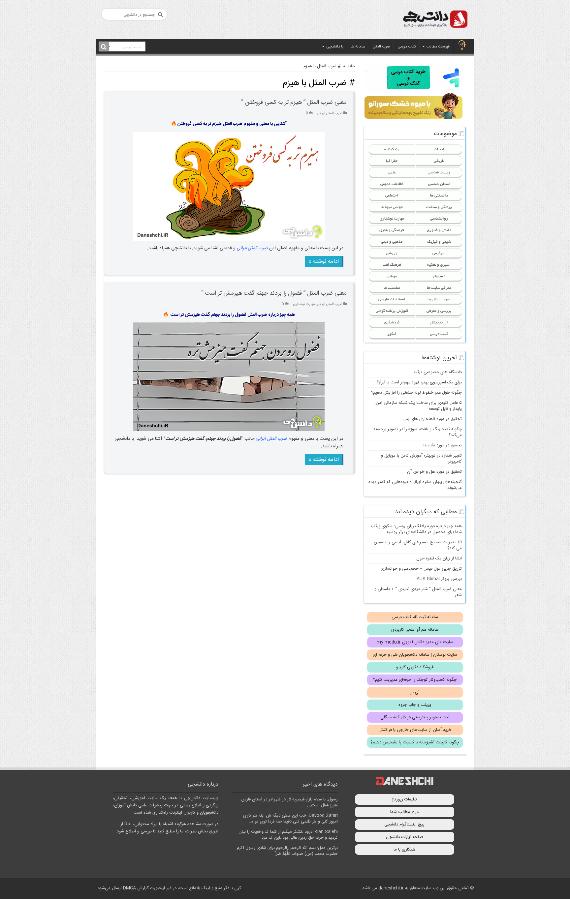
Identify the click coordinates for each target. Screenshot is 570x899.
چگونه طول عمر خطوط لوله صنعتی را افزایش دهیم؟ (416, 392)
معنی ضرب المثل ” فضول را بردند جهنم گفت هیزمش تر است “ (274, 293)
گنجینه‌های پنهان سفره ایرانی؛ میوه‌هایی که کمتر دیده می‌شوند (415, 485)
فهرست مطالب (438, 46)
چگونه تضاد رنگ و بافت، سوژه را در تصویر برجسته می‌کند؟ (417, 432)
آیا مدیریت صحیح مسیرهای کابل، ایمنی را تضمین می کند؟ (418, 545)
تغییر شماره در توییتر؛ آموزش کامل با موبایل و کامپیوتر (421, 458)
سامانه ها (358, 46)
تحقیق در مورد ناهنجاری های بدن (432, 419)
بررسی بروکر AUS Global (439, 579)
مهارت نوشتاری (304, 304)
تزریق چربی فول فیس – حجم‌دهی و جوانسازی (421, 568)
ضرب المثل (381, 46)
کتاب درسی (406, 46)
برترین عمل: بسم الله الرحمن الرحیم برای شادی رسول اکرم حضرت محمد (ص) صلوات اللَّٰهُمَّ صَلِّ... (287, 850)
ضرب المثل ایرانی (329, 113)
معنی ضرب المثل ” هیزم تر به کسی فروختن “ (294, 102)
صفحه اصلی (462, 46)
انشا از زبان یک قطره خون (439, 558)
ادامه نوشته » (323, 261)
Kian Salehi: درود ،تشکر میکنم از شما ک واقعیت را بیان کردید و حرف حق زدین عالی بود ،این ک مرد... (288, 834)
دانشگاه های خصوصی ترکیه (438, 372)
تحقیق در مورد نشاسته (442, 445)
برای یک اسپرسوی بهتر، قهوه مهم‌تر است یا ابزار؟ (419, 382)
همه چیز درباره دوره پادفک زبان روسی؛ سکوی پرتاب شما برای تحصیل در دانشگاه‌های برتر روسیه (416, 529)
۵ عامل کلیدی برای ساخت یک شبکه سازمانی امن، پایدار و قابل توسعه (418, 405)
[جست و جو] (104, 47)
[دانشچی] (434, 20)
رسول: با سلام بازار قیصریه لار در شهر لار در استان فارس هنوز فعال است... (289, 802)
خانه (351, 66)
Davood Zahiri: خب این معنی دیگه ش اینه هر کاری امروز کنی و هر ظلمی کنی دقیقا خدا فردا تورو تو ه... (290, 818)
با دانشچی (334, 46)
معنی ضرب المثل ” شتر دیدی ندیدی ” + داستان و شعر (418, 592)
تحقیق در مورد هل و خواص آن (434, 471)
